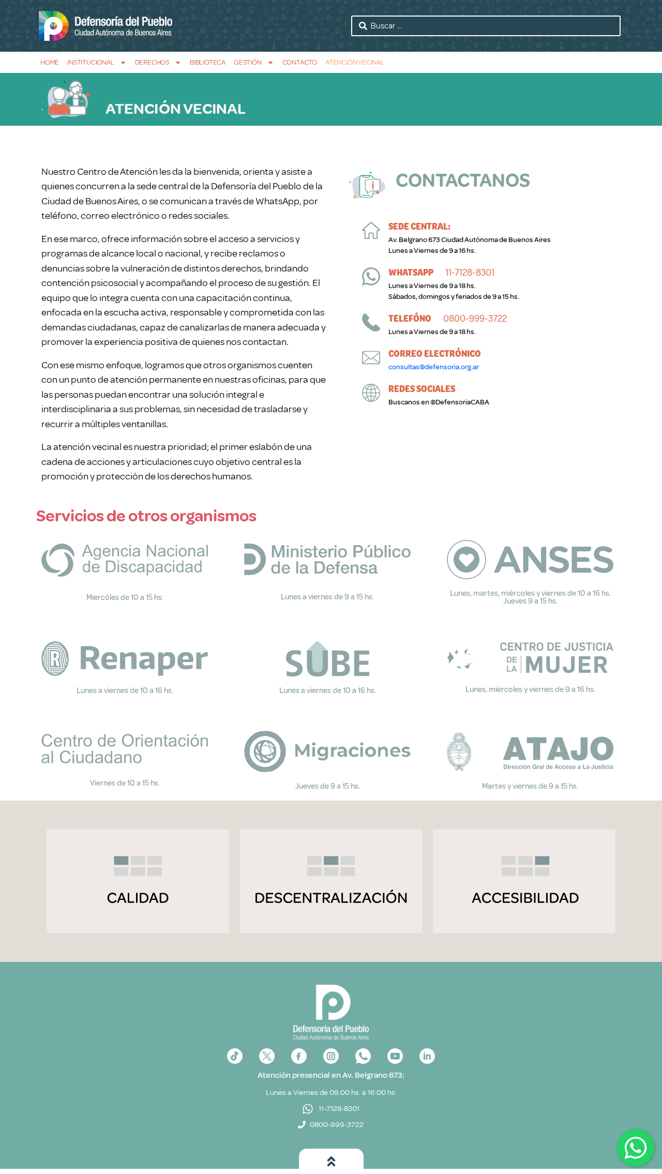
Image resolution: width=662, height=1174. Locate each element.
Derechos (152, 62)
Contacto (299, 62)
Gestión (248, 62)
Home (49, 62)
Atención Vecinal (354, 62)
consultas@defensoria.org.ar (433, 367)
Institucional (90, 62)
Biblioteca (207, 62)
